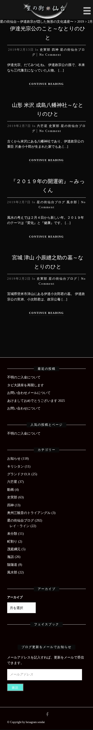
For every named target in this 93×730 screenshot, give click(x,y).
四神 (55, 49)
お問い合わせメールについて (29, 393)
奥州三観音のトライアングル (29, 513)
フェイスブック (46, 624)
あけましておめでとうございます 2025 (36, 401)
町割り (12, 541)
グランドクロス (19, 474)
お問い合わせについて (24, 408)
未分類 (12, 533)
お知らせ (14, 458)
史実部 (45, 49)
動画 (10, 489)
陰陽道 (12, 565)
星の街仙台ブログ (51, 202)
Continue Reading (46, 83)
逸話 (10, 557)
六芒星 (42, 126)
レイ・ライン (20, 526)
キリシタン (15, 466)
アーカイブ (15, 597)
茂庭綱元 (14, 549)
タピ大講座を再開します (25, 385)
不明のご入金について (24, 377)
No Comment (50, 54)
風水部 (72, 202)
